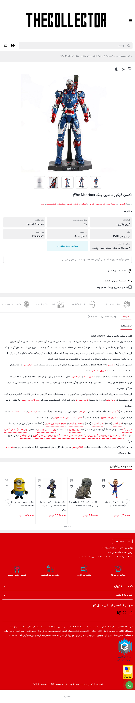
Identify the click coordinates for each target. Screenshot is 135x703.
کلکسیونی (51, 204)
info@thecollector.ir (117, 552)
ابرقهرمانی (83, 411)
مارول (42, 204)
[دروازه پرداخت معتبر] (128, 672)
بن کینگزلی (25, 435)
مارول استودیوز (108, 417)
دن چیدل (25, 400)
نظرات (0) (92, 316)
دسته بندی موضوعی (116, 56)
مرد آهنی (110, 400)
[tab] (126, 316)
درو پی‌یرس (75, 429)
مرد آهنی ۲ (97, 423)
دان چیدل (104, 435)
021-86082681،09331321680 (114, 548)
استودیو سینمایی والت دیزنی (67, 417)
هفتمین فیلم (76, 423)
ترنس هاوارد (82, 400)
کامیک (102, 56)
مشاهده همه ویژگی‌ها (67, 246)
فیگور (91, 204)
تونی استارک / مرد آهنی (16, 429)
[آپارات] (119, 612)
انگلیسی (111, 364)
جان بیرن (88, 376)
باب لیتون (76, 376)
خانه (130, 56)
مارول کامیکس (98, 370)
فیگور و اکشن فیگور (77, 204)
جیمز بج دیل (50, 435)
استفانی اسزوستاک (67, 435)
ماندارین (10, 447)
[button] (70, 526)
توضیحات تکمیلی (109, 316)
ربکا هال (82, 435)
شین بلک (127, 429)
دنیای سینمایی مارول (55, 423)
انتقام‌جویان (77, 447)
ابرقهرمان (27, 364)
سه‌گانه (35, 400)
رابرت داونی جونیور (46, 429)
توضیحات (126, 316)
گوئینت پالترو (117, 435)
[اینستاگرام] (131, 612)
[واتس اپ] (125, 612)
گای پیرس (93, 435)
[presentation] (127, 502)
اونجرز (122, 204)
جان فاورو (38, 435)
